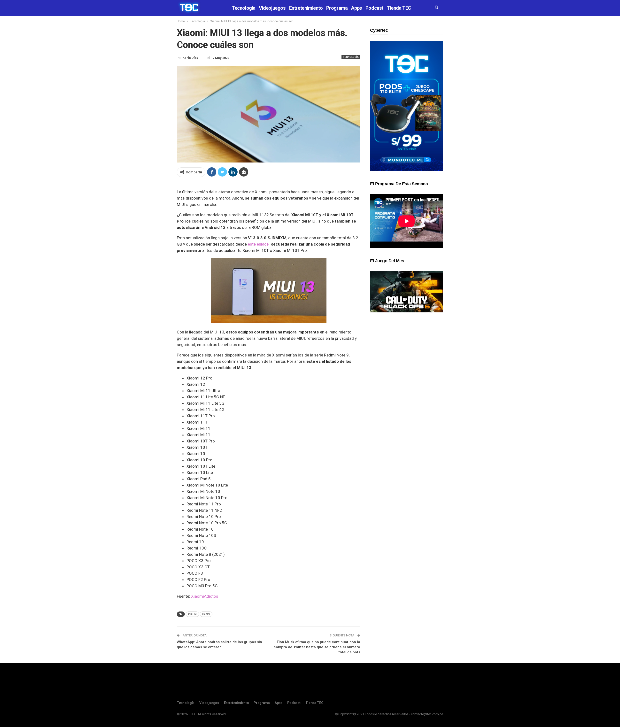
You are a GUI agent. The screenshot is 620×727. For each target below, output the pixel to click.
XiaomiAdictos (204, 596)
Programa (337, 8)
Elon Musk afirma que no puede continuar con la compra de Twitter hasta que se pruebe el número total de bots (317, 647)
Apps (356, 8)
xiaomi (206, 614)
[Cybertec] (406, 106)
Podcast (374, 8)
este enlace (258, 244)
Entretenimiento (306, 8)
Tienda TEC (399, 8)
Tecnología (244, 8)
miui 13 (192, 614)
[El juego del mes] (406, 292)
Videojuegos (272, 8)
